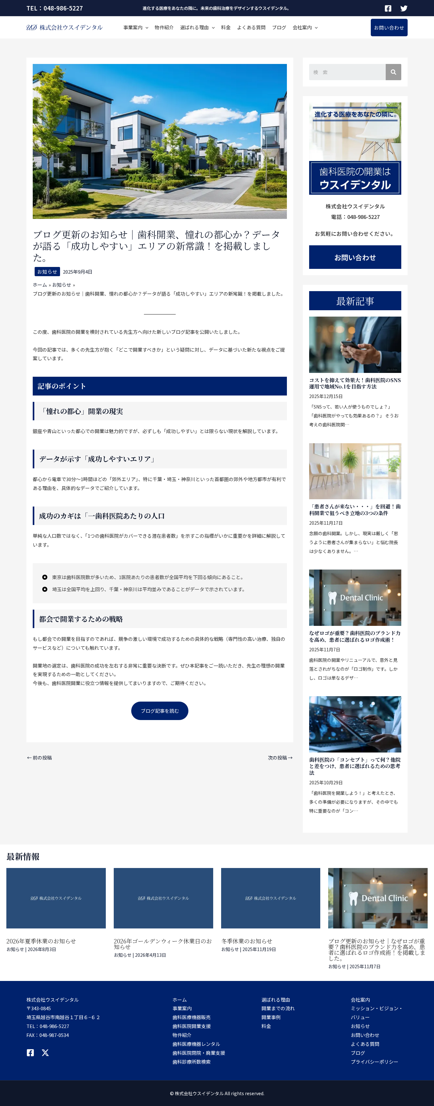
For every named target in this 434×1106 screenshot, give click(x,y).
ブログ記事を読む (160, 710)
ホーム (180, 999)
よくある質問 (251, 27)
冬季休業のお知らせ (246, 941)
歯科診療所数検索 (192, 1061)
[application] (145, 27)
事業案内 (132, 27)
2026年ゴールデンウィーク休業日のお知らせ (163, 944)
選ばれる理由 (194, 27)
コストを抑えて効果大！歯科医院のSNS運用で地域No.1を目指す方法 (355, 383)
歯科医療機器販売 (192, 1017)
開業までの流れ (278, 1008)
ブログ (279, 27)
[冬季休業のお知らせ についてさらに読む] (271, 898)
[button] (389, 27)
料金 (226, 27)
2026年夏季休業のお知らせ (41, 941)
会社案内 (302, 27)
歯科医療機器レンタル (196, 1043)
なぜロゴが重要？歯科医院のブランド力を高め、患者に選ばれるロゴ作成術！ (355, 636)
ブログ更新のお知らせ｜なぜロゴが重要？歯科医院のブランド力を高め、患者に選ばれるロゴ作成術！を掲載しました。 (376, 949)
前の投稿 (39, 757)
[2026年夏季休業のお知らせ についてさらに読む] (56, 898)
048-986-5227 (54, 1026)
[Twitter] (404, 8)
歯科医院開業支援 (192, 1026)
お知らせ (47, 271)
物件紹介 (164, 27)
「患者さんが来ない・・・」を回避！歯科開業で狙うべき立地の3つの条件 (355, 510)
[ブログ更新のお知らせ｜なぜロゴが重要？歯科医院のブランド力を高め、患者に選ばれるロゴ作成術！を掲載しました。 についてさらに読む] (378, 898)
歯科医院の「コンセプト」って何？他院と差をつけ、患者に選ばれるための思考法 (355, 766)
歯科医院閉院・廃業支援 (199, 1052)
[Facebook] (388, 8)
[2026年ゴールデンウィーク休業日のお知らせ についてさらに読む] (163, 898)
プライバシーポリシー (374, 1061)
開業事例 (271, 1017)
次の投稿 (280, 757)
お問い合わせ (355, 257)
